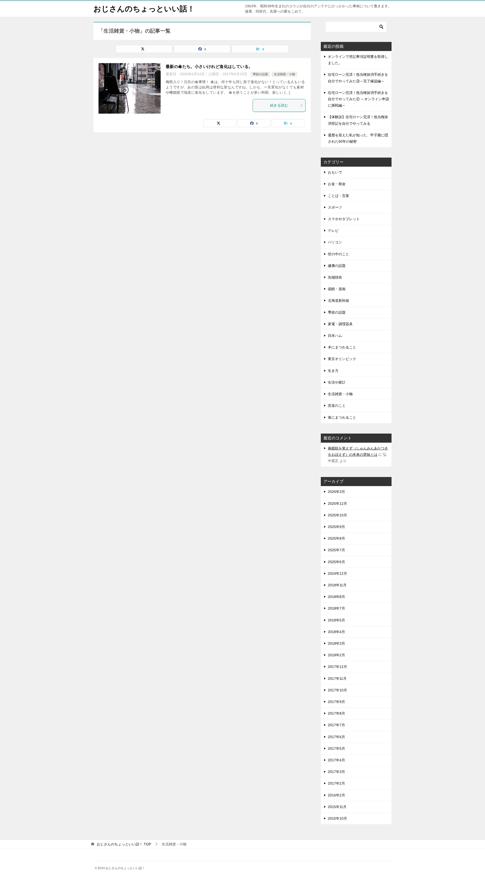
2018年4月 (336, 632)
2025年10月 (337, 515)
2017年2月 (336, 783)
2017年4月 (336, 760)
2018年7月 (336, 608)
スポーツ (335, 207)
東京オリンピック (342, 359)
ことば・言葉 (338, 196)
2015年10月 (337, 818)
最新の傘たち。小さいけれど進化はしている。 (209, 66)
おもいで (335, 172)
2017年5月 (336, 748)
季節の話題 (260, 74)
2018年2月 (336, 655)
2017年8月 (336, 713)
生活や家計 (337, 382)
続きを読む (279, 105)
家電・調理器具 (340, 324)
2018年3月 (336, 643)
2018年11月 (337, 585)
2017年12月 (337, 667)
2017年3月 (336, 772)
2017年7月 (336, 725)
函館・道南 (337, 289)
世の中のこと (338, 254)
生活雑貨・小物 (284, 74)
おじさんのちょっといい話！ (144, 9)
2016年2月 (336, 795)
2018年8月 (336, 597)
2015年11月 (337, 807)
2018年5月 (336, 620)
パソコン (335, 242)
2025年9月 (336, 527)
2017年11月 (337, 678)
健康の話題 (337, 266)
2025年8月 (336, 538)
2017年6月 (336, 737)
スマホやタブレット (344, 219)
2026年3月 (336, 492)
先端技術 (335, 277)
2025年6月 (336, 562)
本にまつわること (342, 347)
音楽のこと (337, 406)
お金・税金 (337, 184)
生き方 (333, 371)
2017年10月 (337, 690)
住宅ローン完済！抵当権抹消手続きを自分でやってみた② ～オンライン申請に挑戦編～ (358, 99)
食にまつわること (342, 417)
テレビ (333, 231)
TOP (124, 844)
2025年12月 (337, 503)
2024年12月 (337, 573)
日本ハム (335, 336)
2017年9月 (336, 702)
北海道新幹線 (338, 300)
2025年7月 (336, 550)
